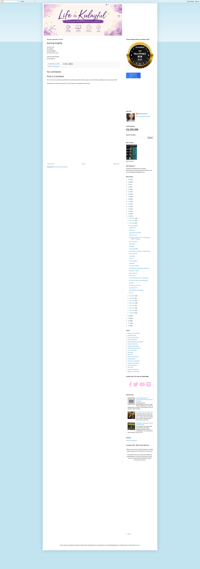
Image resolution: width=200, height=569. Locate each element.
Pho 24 (131, 292)
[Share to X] (68, 64)
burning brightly (133, 249)
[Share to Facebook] (70, 64)
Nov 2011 (132, 220)
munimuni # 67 (133, 288)
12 (129, 213)
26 (129, 179)
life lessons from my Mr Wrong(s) (138, 280)
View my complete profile (143, 116)
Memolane (132, 244)
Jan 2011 (132, 313)
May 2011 (132, 303)
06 (129, 325)
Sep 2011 (132, 225)
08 (129, 321)
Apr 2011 (132, 305)
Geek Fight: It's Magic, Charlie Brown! (139, 251)
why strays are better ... (135, 232)
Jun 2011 (132, 300)
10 (129, 316)
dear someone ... (134, 253)
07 (129, 323)
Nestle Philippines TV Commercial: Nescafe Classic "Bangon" (144, 399)
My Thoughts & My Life (134, 348)
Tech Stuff (130, 367)
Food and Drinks (132, 339)
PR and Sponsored (133, 357)
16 (129, 204)
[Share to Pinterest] (72, 64)
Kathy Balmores (143, 114)
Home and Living (132, 344)
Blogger (138, 545)
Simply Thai (132, 227)
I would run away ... (134, 266)
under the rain (133, 235)
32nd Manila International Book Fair (139, 268)
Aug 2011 (132, 295)
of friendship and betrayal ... (137, 290)
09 (129, 318)
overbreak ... (132, 256)
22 (129, 189)
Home (83, 164)
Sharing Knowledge (133, 363)
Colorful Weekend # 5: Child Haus (138, 278)
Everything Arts (55, 66)
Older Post (116, 164)
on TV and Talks (132, 350)
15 (129, 206)
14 (129, 209)
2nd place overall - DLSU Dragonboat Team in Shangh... (140, 238)
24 (129, 184)
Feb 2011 (132, 310)
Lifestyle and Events (133, 346)
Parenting (130, 352)
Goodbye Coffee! (134, 270)
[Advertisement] (83, 146)
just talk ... (132, 283)
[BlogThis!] (66, 64)
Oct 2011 (132, 223)
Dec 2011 (132, 218)
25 (129, 182)
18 (129, 199)
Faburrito (131, 263)
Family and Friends (133, 337)
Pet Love (130, 354)
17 (129, 201)
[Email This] (64, 64)
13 (129, 211)
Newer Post (50, 164)
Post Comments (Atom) (61, 167)
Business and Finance (134, 333)
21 (129, 191)
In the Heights (133, 261)
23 (129, 187)
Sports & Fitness (132, 365)
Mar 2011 (132, 308)
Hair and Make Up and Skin (135, 342)
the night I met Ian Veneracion (144, 412)
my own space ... (134, 241)
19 (129, 196)
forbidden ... (132, 246)
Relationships (131, 359)
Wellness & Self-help (133, 371)
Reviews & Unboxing (133, 361)
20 (129, 194)
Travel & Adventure (133, 369)
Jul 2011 (131, 298)
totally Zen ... (132, 230)
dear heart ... (132, 275)
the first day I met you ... (135, 285)
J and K (131, 258)
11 (129, 216)
